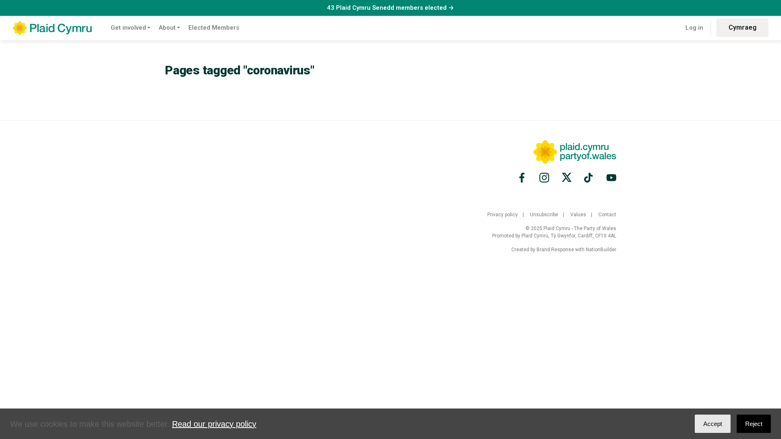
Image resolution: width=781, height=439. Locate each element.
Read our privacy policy (214, 423)
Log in (694, 27)
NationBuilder (601, 249)
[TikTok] (589, 177)
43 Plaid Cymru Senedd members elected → (390, 7)
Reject (753, 423)
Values (578, 214)
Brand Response (555, 249)
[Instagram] (544, 177)
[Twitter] (566, 177)
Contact (607, 214)
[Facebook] (523, 177)
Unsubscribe (544, 214)
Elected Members (213, 27)
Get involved (128, 27)
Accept (712, 423)
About (167, 27)
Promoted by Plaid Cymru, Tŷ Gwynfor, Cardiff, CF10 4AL (554, 236)
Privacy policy (502, 214)
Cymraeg (743, 27)
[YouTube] (610, 177)
